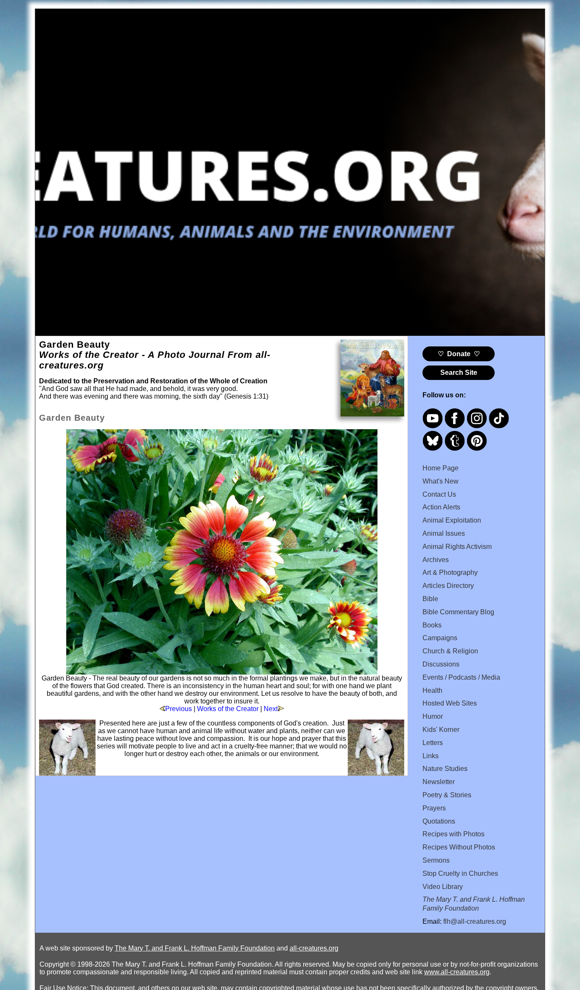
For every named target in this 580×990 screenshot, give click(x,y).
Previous (178, 708)
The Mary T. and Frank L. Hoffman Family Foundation (195, 948)
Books (432, 625)
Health (432, 690)
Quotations (438, 821)
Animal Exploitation (451, 520)
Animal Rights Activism (457, 546)
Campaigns (439, 637)
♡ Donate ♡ (459, 353)
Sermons (436, 860)
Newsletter (438, 781)
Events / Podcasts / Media (461, 677)
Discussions (440, 664)
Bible (430, 598)
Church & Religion (450, 651)
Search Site (458, 372)
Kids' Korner (440, 729)
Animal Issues (443, 533)
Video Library (442, 886)
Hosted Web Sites (449, 703)
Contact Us (439, 494)
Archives (435, 559)
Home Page (440, 468)
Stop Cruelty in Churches (460, 873)
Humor (432, 716)
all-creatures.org (314, 948)
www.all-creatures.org (457, 972)
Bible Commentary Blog (458, 612)
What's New (440, 481)
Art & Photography (450, 572)
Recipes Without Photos (458, 847)
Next (271, 708)
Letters (432, 742)
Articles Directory (448, 585)
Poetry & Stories (446, 795)
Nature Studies (444, 768)
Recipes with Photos (453, 834)
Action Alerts (441, 507)
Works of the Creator (228, 708)
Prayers (434, 808)
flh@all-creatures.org (474, 921)
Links (430, 755)
